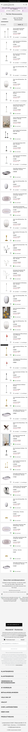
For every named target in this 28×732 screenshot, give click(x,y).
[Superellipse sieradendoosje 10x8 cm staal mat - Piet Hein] (14, 541)
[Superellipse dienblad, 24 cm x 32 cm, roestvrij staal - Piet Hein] (14, 414)
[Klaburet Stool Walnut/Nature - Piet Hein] (14, 427)
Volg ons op (6, 697)
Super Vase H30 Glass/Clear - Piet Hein (19, 220)
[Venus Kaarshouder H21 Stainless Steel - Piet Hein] (14, 160)
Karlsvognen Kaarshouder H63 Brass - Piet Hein (19, 436)
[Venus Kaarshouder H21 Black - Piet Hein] (14, 376)
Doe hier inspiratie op (13, 624)
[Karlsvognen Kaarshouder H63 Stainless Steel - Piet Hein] (14, 274)
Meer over (5, 712)
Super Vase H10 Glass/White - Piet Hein (20, 67)
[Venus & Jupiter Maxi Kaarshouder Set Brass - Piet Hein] (14, 122)
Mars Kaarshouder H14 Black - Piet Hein (20, 449)
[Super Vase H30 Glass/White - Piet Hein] (14, 300)
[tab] (14, 671)
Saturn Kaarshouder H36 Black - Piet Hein (19, 385)
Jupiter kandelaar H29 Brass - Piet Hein (20, 347)
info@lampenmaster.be (14, 727)
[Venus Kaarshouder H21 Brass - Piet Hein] (14, 402)
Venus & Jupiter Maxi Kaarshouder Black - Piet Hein (20, 131)
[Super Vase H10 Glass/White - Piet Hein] (14, 71)
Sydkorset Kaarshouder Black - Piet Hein (20, 245)
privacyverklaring (19, 664)
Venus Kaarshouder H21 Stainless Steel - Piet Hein (19, 156)
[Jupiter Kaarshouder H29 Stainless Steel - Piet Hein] (14, 45)
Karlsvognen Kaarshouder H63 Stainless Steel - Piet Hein (19, 271)
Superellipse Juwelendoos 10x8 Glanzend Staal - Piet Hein (19, 525)
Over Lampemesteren (9, 707)
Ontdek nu (15, 9)
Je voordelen (6, 688)
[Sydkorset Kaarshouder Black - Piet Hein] (14, 249)
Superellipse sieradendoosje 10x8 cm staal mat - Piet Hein (19, 538)
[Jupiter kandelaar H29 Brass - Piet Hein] (14, 351)
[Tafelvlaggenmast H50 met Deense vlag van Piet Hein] (14, 338)
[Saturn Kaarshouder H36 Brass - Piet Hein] (14, 313)
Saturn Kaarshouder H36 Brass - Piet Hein (19, 309)
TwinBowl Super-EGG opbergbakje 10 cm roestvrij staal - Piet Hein (20, 487)
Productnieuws (7, 717)
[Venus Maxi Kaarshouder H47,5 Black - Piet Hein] (14, 147)
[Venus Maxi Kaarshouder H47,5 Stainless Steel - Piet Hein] (14, 109)
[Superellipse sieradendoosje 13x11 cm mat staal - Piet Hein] (14, 198)
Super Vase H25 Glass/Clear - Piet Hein (19, 80)
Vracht (4, 702)
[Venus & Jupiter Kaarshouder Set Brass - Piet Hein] (14, 465)
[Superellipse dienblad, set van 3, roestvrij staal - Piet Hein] (14, 173)
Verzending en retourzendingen (8, 682)
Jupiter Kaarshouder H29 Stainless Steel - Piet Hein (20, 42)
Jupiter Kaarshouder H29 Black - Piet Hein (19, 92)
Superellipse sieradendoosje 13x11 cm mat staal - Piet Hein (20, 194)
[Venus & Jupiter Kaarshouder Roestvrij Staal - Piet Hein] (14, 33)
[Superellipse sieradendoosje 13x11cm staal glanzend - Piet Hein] (14, 211)
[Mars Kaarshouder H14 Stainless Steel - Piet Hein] (14, 58)
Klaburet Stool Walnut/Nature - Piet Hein (20, 423)
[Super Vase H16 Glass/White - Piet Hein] (14, 503)
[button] (11, 37)
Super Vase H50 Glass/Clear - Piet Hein (19, 321)
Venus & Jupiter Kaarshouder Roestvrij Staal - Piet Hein (18, 29)
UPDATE (13, 10)
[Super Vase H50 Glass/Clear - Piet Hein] (14, 325)
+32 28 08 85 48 (21, 725)
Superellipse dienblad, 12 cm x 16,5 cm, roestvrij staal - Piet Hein (20, 563)
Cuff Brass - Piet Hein (17, 549)
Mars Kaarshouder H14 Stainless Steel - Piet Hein (19, 54)
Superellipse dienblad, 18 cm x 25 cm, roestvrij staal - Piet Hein (19, 474)
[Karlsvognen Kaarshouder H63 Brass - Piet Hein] (14, 440)
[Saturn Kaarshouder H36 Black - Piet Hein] (14, 389)
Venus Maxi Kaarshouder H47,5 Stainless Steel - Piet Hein (19, 105)
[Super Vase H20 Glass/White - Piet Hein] (14, 185)
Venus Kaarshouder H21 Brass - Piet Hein (20, 398)
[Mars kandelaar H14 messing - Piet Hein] (14, 236)
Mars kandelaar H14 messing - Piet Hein (20, 232)
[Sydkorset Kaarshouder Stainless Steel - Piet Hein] (14, 262)
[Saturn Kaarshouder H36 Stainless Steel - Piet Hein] (14, 287)
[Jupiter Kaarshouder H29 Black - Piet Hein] (14, 96)
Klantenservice (7, 671)
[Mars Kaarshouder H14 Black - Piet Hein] (14, 452)
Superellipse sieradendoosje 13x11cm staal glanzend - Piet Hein (20, 207)
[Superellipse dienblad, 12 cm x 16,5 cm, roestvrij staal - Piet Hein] (14, 567)
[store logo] (9, 4)
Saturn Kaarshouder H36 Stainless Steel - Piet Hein (20, 283)
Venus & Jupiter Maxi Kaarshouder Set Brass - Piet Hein (20, 118)
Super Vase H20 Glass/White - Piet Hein (20, 182)
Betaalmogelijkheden (9, 692)
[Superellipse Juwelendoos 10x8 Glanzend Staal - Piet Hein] (14, 529)
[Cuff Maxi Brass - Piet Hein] (14, 516)
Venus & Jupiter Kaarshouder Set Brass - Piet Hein (19, 461)
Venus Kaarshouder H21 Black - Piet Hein (20, 372)
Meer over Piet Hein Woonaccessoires (18, 18)
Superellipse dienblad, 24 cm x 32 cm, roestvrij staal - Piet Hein (19, 410)
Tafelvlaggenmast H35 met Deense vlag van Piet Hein (20, 360)
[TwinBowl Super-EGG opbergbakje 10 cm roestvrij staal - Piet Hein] (14, 491)
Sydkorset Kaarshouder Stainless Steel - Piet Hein (19, 258)
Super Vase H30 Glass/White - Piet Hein (20, 296)
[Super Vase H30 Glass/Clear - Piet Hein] (14, 223)
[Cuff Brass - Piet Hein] (14, 554)
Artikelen (4, 18)
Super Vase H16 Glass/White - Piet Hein (20, 499)
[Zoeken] (24, 4)
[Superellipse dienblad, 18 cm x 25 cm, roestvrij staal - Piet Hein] (14, 478)
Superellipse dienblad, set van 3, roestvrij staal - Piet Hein (19, 169)
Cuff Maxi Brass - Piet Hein (18, 511)
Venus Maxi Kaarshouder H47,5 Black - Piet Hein (19, 143)
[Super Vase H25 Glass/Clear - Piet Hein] (14, 84)
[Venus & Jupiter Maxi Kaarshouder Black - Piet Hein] (14, 134)
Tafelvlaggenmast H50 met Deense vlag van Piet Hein (20, 334)
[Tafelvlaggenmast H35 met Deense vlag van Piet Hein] (14, 363)
